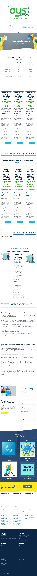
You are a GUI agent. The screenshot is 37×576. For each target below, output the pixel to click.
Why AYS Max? (21, 559)
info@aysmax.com (18, 27)
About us (20, 558)
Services (20, 562)
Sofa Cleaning (3, 564)
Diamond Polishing (4, 563)
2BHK (30, 408)
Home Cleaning (3, 558)
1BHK (26, 408)
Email (22, 403)
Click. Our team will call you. (6, 153)
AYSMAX (25, 315)
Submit (23, 419)
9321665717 (24, 27)
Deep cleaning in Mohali (5, 574)
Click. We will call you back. (6, 236)
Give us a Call (9, 456)
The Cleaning (9, 478)
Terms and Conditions (22, 561)
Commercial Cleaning (4, 560)
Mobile (22, 399)
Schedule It (27, 458)
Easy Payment (27, 478)
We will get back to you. (5, 149)
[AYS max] (18, 12)
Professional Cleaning (4, 572)
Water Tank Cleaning (4, 565)
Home (14, 43)
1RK (22, 408)
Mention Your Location (24, 411)
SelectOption (23, 407)
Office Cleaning (3, 559)
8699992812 (30, 27)
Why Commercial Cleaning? (5, 573)
